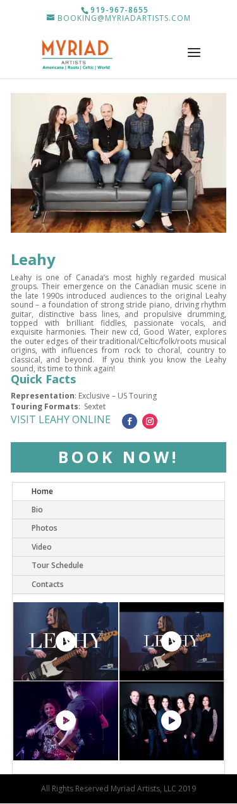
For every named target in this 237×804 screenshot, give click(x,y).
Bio (37, 509)
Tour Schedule (57, 565)
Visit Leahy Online (61, 419)
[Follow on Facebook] (129, 421)
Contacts (48, 584)
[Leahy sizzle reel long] (65, 641)
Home (42, 491)
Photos (45, 528)
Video (42, 546)
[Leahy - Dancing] (171, 720)
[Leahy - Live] (65, 720)
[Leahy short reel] (171, 641)
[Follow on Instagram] (149, 421)
